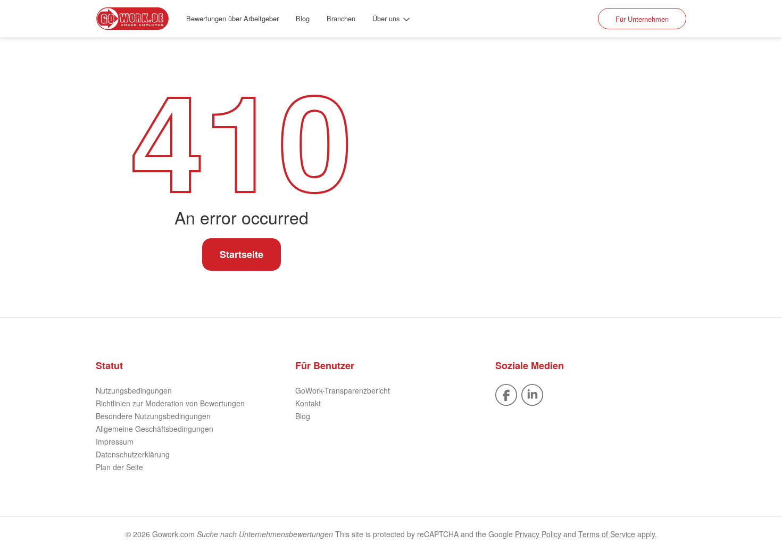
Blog (303, 18)
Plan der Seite (119, 467)
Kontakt (308, 403)
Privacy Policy (538, 534)
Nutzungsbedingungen (134, 390)
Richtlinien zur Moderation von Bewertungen (170, 403)
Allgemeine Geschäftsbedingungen (154, 428)
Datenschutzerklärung (133, 454)
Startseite (241, 254)
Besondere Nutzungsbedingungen (153, 416)
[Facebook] (506, 393)
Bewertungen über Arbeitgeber (232, 18)
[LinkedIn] (532, 393)
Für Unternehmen (642, 19)
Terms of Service (606, 534)
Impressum (115, 441)
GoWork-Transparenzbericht (342, 390)
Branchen (341, 18)
